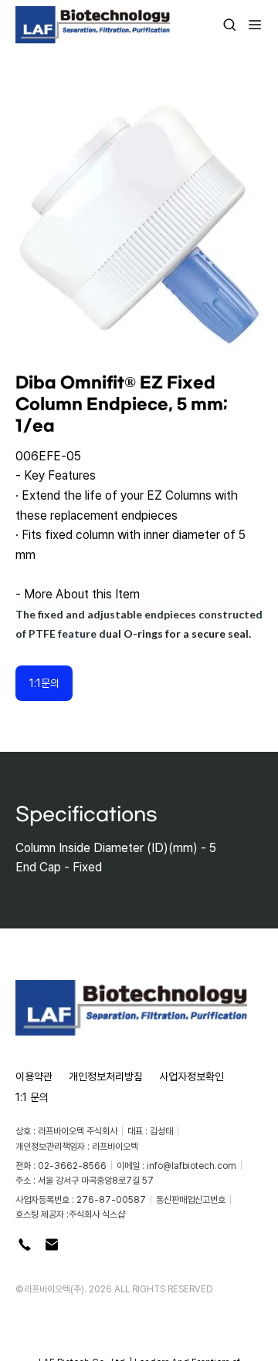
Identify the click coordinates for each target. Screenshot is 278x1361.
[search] (229, 24)
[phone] (24, 1244)
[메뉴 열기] (250, 24)
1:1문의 (44, 682)
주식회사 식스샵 (97, 1214)
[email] (51, 1244)
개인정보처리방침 (106, 1076)
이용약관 (34, 1076)
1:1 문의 (32, 1097)
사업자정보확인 (191, 1076)
